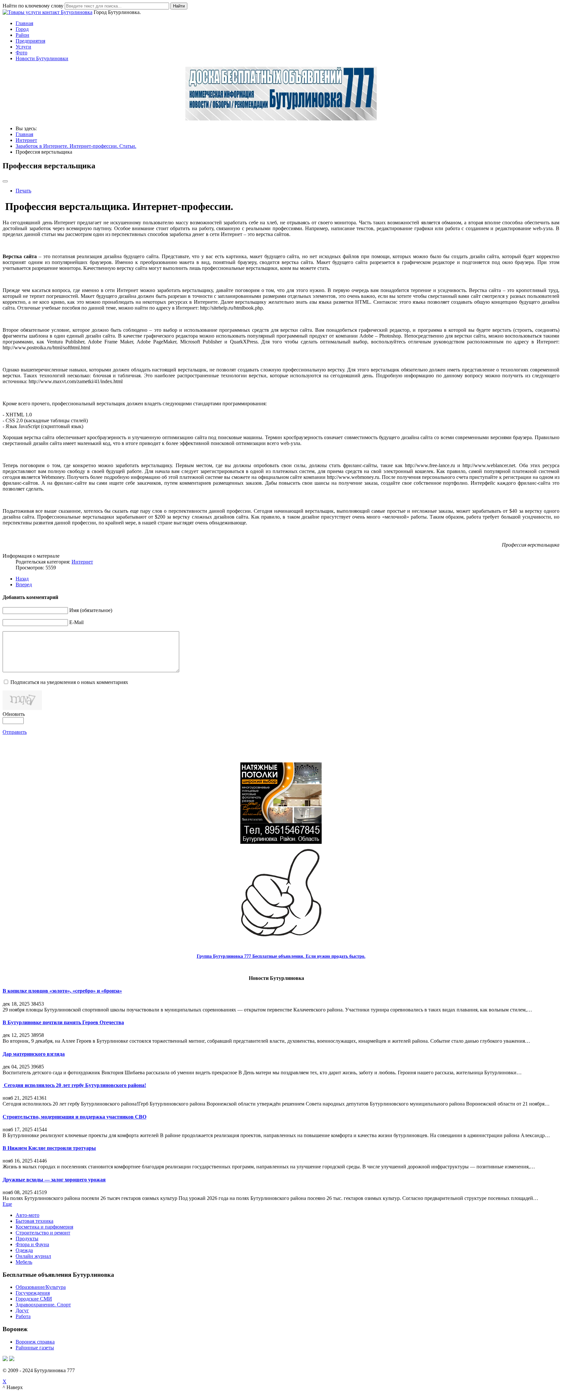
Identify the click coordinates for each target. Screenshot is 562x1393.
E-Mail (76, 622)
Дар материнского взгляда (34, 1054)
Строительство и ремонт (43, 1232)
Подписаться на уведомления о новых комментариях (69, 682)
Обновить (14, 714)
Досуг (22, 1310)
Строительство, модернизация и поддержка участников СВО (74, 1117)
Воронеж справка (35, 1341)
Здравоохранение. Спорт (43, 1304)
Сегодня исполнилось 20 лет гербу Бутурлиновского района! (74, 1085)
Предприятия (30, 41)
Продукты (27, 1238)
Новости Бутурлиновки (42, 58)
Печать (23, 190)
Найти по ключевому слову (33, 5)
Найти (179, 6)
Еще (7, 1204)
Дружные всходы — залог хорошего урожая (54, 1179)
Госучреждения (33, 1293)
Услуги (23, 46)
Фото (21, 52)
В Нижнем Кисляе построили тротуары (49, 1148)
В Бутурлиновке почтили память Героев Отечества (63, 1022)
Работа (23, 1316)
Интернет (82, 561)
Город (22, 29)
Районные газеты (35, 1347)
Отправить (15, 732)
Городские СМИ (34, 1299)
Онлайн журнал (33, 1256)
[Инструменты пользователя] (5, 181)
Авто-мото (27, 1215)
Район (22, 35)
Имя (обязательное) (90, 610)
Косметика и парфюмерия (44, 1227)
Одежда (24, 1250)
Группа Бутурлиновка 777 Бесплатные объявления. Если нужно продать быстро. (281, 956)
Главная (24, 23)
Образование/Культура (41, 1287)
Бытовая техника (34, 1221)
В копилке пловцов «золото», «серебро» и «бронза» (62, 991)
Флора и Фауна (32, 1244)
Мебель (24, 1262)
